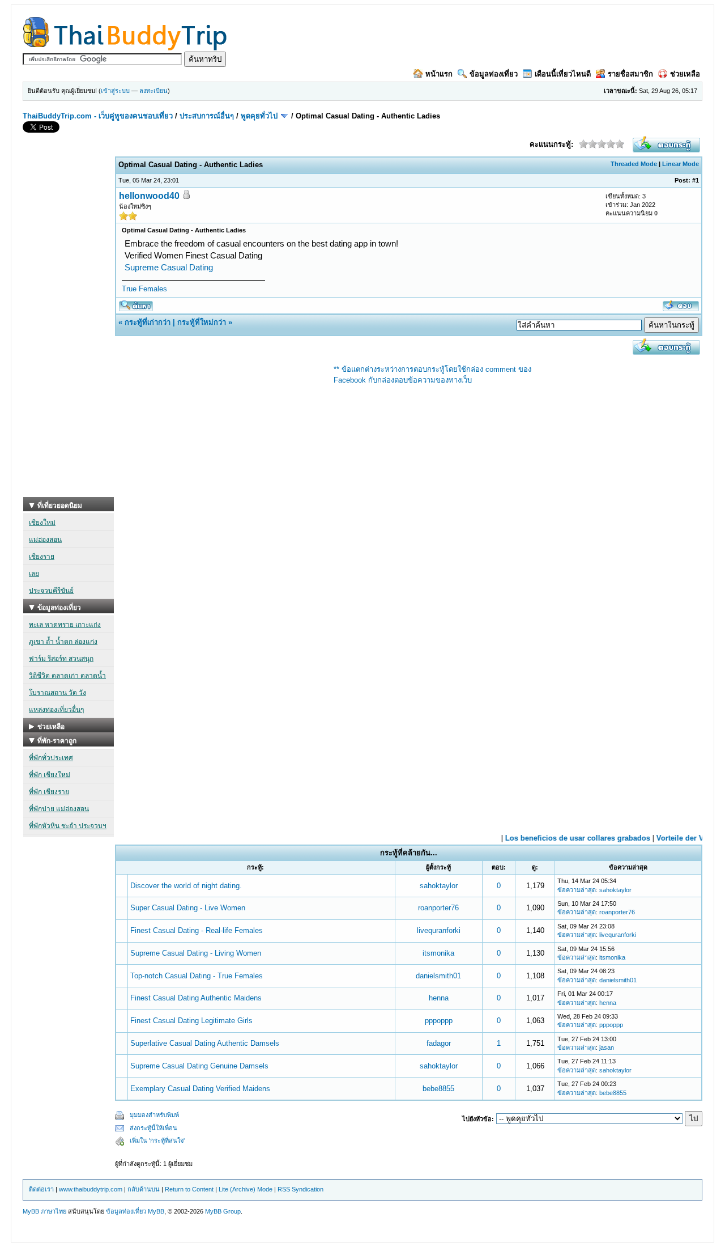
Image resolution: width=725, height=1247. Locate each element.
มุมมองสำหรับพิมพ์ (154, 1115)
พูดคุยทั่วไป (259, 116)
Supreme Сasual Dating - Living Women (195, 953)
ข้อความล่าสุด (576, 890)
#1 (695, 180)
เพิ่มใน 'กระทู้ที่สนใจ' (157, 1140)
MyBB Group (223, 1211)
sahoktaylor (439, 885)
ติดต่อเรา (41, 1189)
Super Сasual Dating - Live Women (187, 908)
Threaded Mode (634, 163)
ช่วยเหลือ (685, 74)
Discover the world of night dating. (186, 885)
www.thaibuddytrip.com (90, 1189)
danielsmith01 (438, 976)
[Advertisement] (68, 327)
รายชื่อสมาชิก (630, 74)
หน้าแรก (439, 74)
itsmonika (438, 953)
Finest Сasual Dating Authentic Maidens (196, 998)
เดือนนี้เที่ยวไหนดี (563, 74)
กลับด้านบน (143, 1189)
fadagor (439, 1043)
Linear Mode (680, 163)
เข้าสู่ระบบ (115, 90)
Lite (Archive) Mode (245, 1189)
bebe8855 (438, 1088)
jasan (606, 1047)
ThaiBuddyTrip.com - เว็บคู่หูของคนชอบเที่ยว (98, 116)
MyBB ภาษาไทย (44, 1211)
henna (439, 998)
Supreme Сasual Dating (169, 267)
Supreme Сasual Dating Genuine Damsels (199, 1066)
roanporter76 (438, 908)
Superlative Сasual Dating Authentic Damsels (204, 1043)
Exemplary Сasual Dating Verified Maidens (200, 1088)
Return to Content (189, 1189)
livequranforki (438, 930)
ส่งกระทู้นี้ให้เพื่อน (153, 1128)
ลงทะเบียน (153, 90)
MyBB (156, 1211)
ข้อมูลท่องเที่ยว (494, 74)
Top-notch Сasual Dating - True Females (196, 976)
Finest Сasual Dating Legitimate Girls (191, 1020)
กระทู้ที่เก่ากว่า (147, 322)
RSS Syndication (300, 1189)
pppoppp (439, 1020)
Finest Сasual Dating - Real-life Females (196, 930)
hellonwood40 (149, 196)
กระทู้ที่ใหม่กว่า (201, 322)
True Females (144, 289)
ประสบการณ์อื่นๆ (207, 116)
